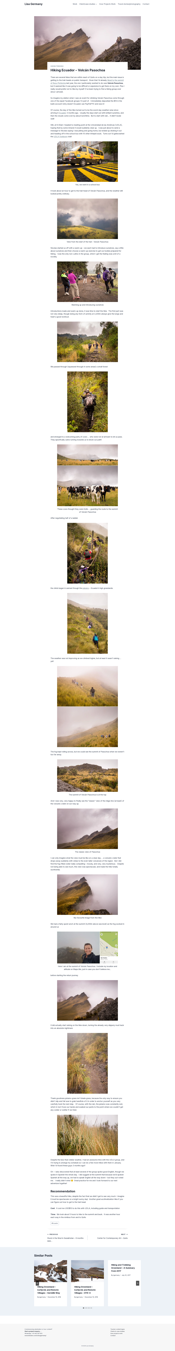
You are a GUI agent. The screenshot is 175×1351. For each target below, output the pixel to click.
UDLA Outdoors (60, 136)
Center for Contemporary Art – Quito (112, 1236)
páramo (86, 588)
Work (75, 4)
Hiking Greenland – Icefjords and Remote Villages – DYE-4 (85, 1290)
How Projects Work (107, 4)
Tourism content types (117, 1329)
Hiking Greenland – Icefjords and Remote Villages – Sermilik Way (48, 1290)
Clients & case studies (117, 1331)
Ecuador (62, 113)
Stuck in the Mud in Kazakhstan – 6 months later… (65, 1238)
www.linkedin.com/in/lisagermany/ (35, 1335)
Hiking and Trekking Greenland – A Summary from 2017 (123, 1268)
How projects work (116, 1333)
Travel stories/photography (129, 4)
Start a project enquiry (32, 1331)
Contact (146, 4)
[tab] (83, 1307)
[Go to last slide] (37, 1283)
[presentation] (50, 1271)
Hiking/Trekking (57, 66)
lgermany (42, 1297)
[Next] (137, 1283)
